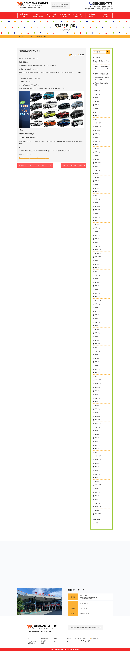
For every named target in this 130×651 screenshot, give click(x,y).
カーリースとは (79, 15)
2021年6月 (97, 315)
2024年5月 (97, 188)
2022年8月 (97, 264)
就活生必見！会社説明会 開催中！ (101, 84)
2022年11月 (98, 253)
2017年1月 (97, 481)
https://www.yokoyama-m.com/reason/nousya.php (34, 158)
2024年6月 (97, 184)
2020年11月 (98, 340)
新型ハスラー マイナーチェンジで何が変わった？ (35, 165)
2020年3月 (97, 369)
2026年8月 (97, 94)
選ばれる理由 (51, 15)
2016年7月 (97, 499)
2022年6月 (97, 271)
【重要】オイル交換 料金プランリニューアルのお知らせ (102, 68)
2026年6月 (97, 101)
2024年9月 (97, 173)
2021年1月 (97, 333)
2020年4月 (97, 365)
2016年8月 (97, 496)
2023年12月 (98, 206)
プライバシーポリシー (86, 641)
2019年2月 (97, 409)
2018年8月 (97, 430)
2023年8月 (97, 220)
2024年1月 (97, 202)
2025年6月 (97, 144)
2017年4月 (97, 474)
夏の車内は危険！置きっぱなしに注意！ (102, 78)
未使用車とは (65, 15)
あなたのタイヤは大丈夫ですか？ (73, 165)
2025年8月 (97, 137)
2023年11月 (98, 210)
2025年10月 (98, 130)
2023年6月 (97, 228)
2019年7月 (97, 398)
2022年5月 (97, 275)
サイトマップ (71, 641)
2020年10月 (98, 344)
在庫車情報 (24, 15)
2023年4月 (97, 235)
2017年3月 (97, 477)
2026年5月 (97, 105)
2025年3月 (97, 155)
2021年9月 (97, 304)
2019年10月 (98, 387)
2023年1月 (97, 246)
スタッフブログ (27, 36)
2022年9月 (97, 260)
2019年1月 (97, 412)
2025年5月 (97, 148)
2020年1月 (97, 376)
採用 (105, 15)
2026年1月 (97, 119)
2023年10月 (98, 213)
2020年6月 (97, 358)
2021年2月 (97, 329)
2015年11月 (98, 510)
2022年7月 (97, 268)
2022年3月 (97, 282)
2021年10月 (98, 300)
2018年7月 (97, 434)
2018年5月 (97, 441)
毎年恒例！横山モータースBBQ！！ (102, 62)
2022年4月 (97, 278)
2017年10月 (98, 459)
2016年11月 (98, 485)
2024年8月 (97, 177)
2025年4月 (97, 152)
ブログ (56, 641)
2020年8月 (97, 351)
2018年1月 (97, 452)
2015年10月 (98, 514)
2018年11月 (98, 420)
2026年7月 (97, 97)
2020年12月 (98, 336)
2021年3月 (97, 325)
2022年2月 (97, 286)
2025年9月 (97, 134)
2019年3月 (97, 405)
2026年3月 (97, 112)
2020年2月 (97, 373)
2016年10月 (98, 488)
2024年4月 (97, 192)
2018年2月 (97, 449)
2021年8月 (97, 307)
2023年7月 (97, 224)
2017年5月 (97, 470)
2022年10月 (98, 257)
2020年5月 (97, 362)
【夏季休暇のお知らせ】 (101, 74)
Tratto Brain (75, 649)
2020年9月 (97, 347)
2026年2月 (97, 116)
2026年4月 (97, 108)
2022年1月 (97, 289)
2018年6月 (97, 438)
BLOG (82, 55)
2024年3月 (97, 195)
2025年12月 (98, 123)
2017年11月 (98, 456)
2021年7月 (97, 311)
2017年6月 (97, 467)
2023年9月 (97, 217)
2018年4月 (97, 445)
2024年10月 (98, 170)
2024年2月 (97, 199)
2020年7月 (97, 354)
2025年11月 (98, 126)
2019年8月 (97, 394)
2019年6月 (97, 401)
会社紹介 (92, 15)
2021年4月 (97, 322)
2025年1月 (97, 159)
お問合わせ (31, 643)
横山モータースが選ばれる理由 (76, 639)
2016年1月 (97, 503)
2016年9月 (97, 492)
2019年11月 (98, 383)
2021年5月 (97, 318)
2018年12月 (98, 416)
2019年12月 (98, 380)
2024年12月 (98, 163)
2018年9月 (97, 427)
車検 (38, 15)
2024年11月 (98, 166)
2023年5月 (97, 231)
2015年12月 (98, 506)
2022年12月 (98, 249)
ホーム (19, 36)
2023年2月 (97, 242)
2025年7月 (97, 141)
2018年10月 (98, 423)
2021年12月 (98, 293)
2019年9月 (97, 391)
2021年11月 (98, 297)
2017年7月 (97, 463)
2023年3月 (97, 239)
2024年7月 (97, 181)
